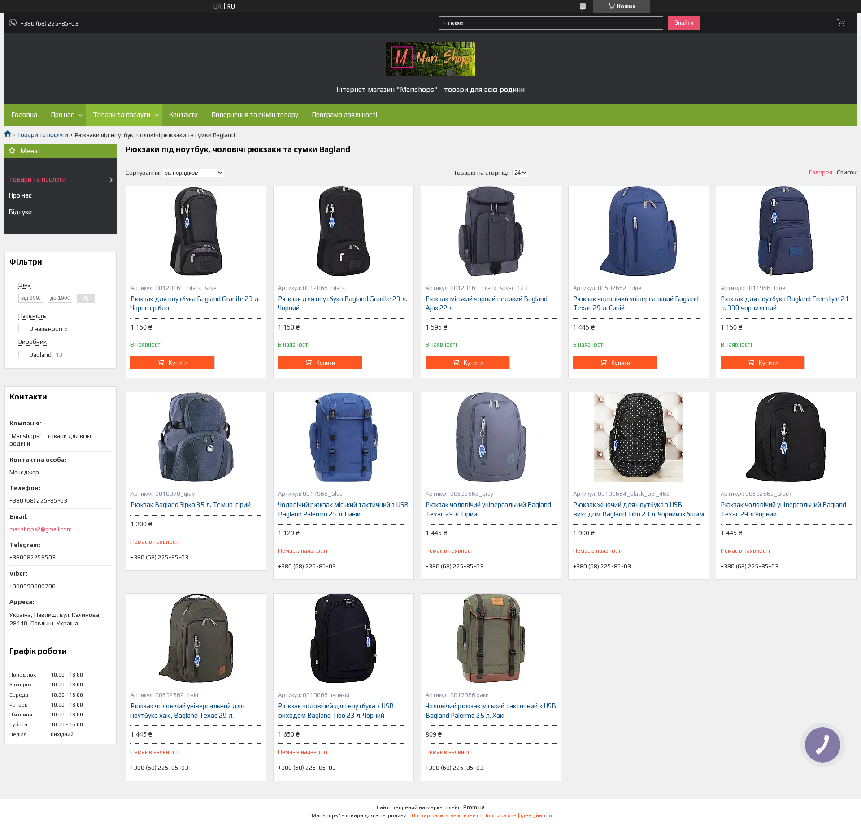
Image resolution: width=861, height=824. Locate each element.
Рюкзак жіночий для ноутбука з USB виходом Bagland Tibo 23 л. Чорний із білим (638, 509)
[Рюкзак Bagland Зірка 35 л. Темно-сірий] (196, 437)
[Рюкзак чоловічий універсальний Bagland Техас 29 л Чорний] (786, 437)
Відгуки (20, 212)
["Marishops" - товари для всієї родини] (430, 59)
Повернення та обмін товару (254, 114)
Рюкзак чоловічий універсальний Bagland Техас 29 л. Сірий (488, 509)
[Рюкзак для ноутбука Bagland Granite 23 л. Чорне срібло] (196, 231)
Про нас (62, 114)
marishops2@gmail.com (40, 529)
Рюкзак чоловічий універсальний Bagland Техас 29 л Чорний (783, 509)
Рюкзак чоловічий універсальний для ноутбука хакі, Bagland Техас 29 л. (187, 710)
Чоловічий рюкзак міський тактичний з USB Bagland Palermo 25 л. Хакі (491, 710)
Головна (24, 114)
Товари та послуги (121, 114)
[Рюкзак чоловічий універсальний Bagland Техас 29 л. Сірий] (491, 437)
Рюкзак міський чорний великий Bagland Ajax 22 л (487, 303)
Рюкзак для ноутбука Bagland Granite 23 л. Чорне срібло (195, 303)
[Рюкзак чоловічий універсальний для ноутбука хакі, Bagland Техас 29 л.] (196, 638)
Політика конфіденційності (517, 815)
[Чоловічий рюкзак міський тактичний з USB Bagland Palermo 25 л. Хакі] (491, 638)
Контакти (183, 114)
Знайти (683, 22)
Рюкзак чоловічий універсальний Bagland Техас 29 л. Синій (636, 303)
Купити (178, 363)
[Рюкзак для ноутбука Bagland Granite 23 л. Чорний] (343, 231)
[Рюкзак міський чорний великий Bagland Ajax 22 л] (491, 231)
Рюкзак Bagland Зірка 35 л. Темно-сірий (190, 504)
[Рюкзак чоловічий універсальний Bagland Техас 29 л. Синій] (639, 231)
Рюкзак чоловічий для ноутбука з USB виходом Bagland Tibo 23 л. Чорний (336, 710)
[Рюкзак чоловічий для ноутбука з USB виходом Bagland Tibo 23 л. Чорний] (343, 638)
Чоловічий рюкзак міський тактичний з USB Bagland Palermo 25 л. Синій (343, 509)
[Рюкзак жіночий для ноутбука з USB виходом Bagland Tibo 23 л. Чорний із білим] (639, 437)
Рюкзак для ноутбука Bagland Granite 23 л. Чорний (342, 303)
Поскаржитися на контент (445, 815)
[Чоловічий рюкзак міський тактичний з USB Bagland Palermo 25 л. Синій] (343, 437)
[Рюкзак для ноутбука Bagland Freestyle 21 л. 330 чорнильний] (786, 231)
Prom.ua (474, 807)
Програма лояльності (344, 114)
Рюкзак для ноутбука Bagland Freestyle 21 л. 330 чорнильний (785, 303)
